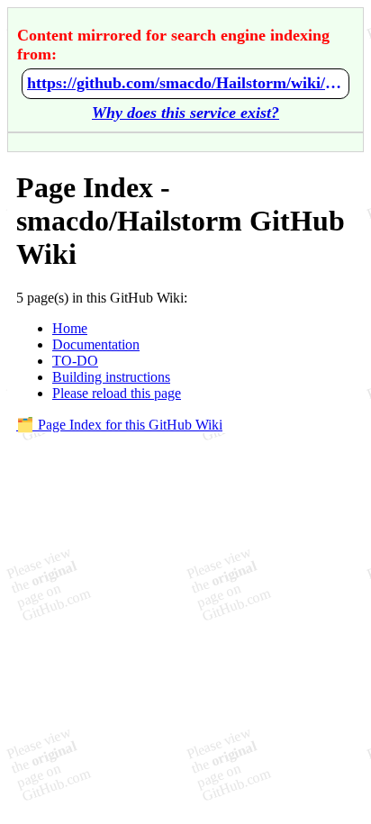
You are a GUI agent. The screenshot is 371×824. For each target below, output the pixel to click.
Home (69, 328)
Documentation (96, 344)
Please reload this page (116, 393)
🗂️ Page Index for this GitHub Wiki (119, 424)
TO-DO (75, 360)
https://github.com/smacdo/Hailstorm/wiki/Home (185, 83)
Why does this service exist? (185, 113)
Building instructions (111, 377)
